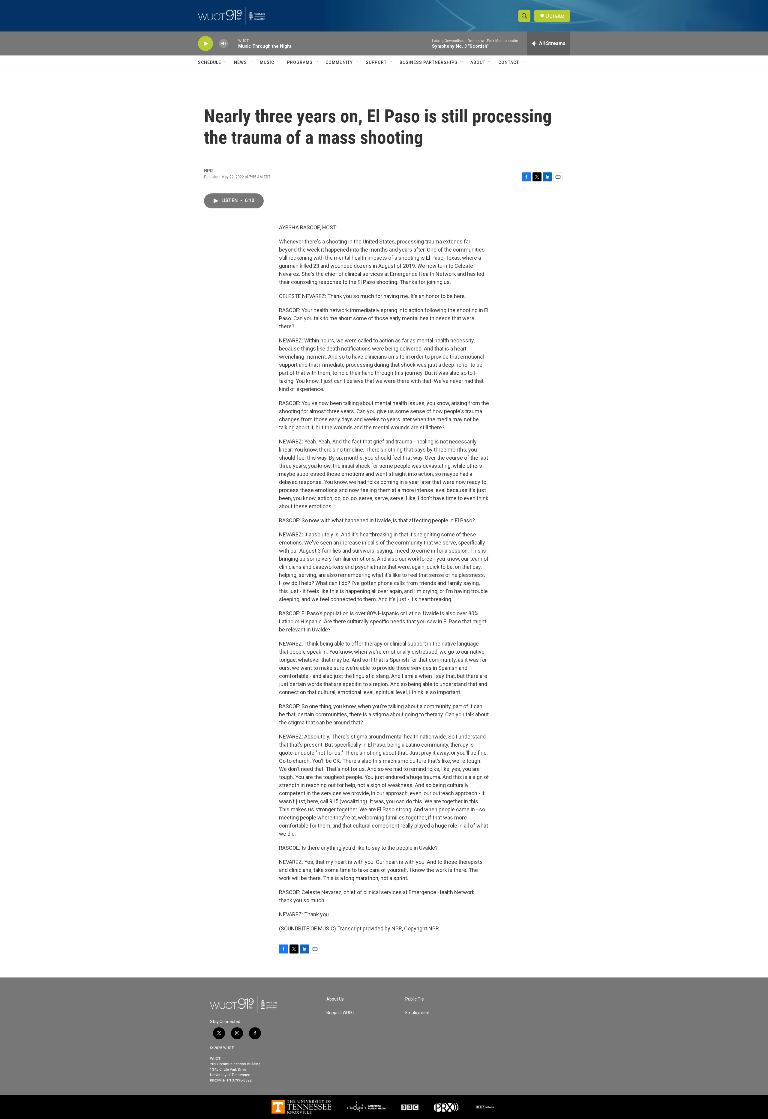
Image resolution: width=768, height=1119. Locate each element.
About (477, 62)
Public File (414, 999)
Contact (508, 62)
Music (267, 62)
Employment (417, 1012)
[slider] (233, 43)
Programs (300, 62)
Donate (554, 16)
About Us (335, 999)
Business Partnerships (429, 62)
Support (376, 62)
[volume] (223, 43)
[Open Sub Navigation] (225, 62)
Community (339, 62)
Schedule (209, 62)
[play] (205, 43)
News (240, 62)
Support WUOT (340, 1012)
